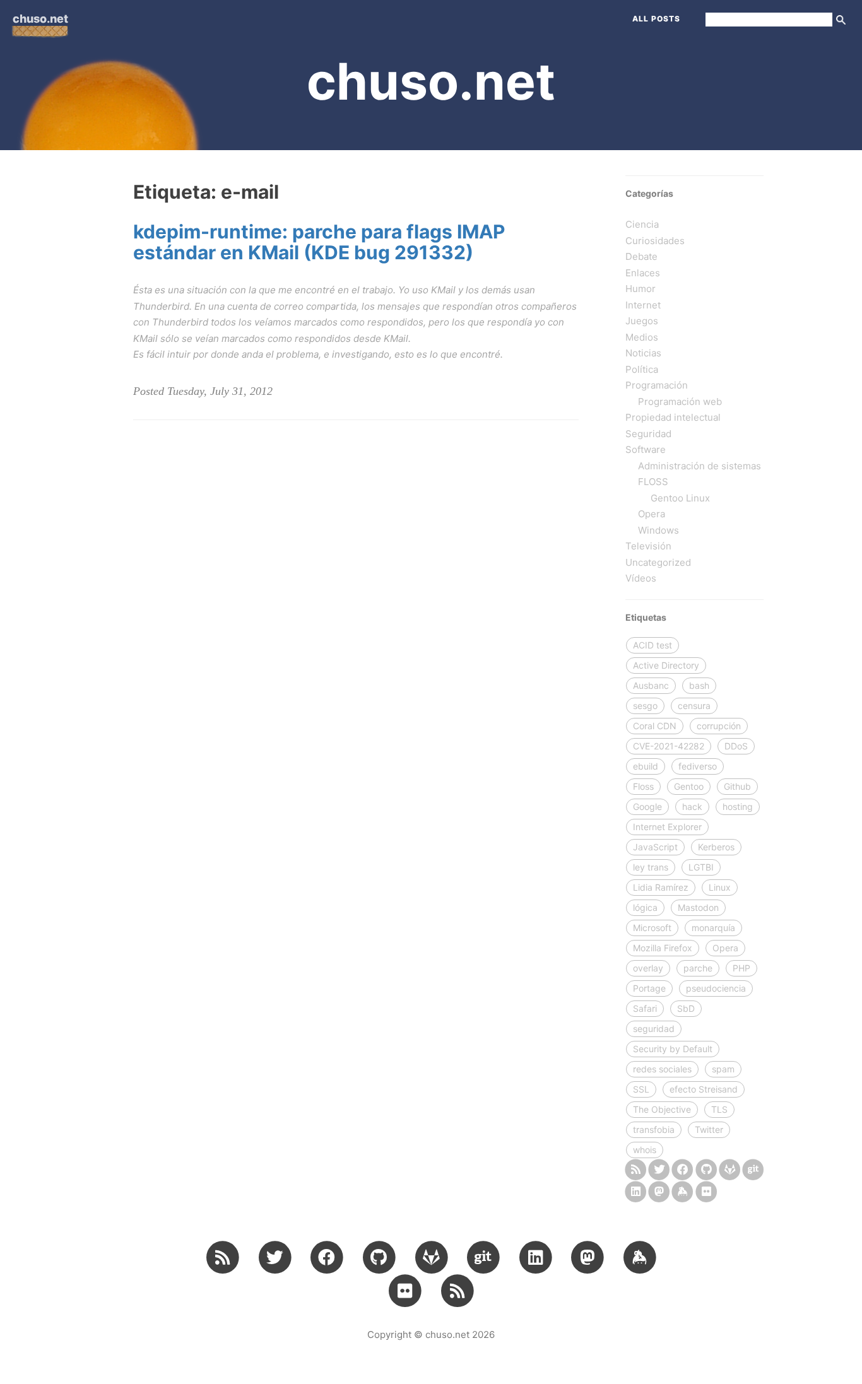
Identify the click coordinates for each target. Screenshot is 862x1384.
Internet (643, 305)
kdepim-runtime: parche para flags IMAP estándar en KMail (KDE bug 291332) (319, 242)
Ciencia (642, 224)
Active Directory (666, 665)
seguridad (654, 1028)
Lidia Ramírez (660, 887)
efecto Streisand (704, 1089)
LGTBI (701, 867)
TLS (719, 1109)
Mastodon (698, 907)
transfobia (654, 1129)
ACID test (652, 645)
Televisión (648, 546)
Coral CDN (654, 725)
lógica (645, 907)
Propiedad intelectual (673, 417)
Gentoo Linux (680, 498)
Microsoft (652, 927)
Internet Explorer (667, 826)
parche (697, 968)
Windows (658, 530)
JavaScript (655, 847)
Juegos (641, 321)
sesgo (645, 705)
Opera (651, 514)
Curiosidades (655, 241)
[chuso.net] (635, 1169)
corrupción (719, 725)
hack (692, 806)
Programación (656, 385)
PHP (741, 968)
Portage (649, 988)
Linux (720, 887)
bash (699, 685)
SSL (641, 1089)
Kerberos (716, 847)
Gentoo (689, 786)
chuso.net (40, 18)
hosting (738, 806)
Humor (640, 289)
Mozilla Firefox (662, 947)
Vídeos (640, 578)
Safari (645, 1008)
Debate (641, 256)
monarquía (713, 927)
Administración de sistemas (699, 466)
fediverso (697, 766)
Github (737, 786)
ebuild (645, 766)
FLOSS (653, 482)
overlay (648, 968)
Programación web (680, 402)
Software (645, 449)
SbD (686, 1008)
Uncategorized (658, 562)
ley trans (650, 867)
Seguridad (648, 434)
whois (644, 1149)
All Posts (656, 18)
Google (647, 806)
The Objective (662, 1109)
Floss (643, 786)
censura (694, 705)
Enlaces (642, 273)
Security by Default (672, 1048)
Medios (641, 337)
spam (723, 1069)
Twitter (709, 1129)
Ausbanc (651, 685)
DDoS (736, 746)
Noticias (643, 353)
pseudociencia (716, 988)
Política (641, 369)
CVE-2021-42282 (668, 746)
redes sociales (662, 1069)
